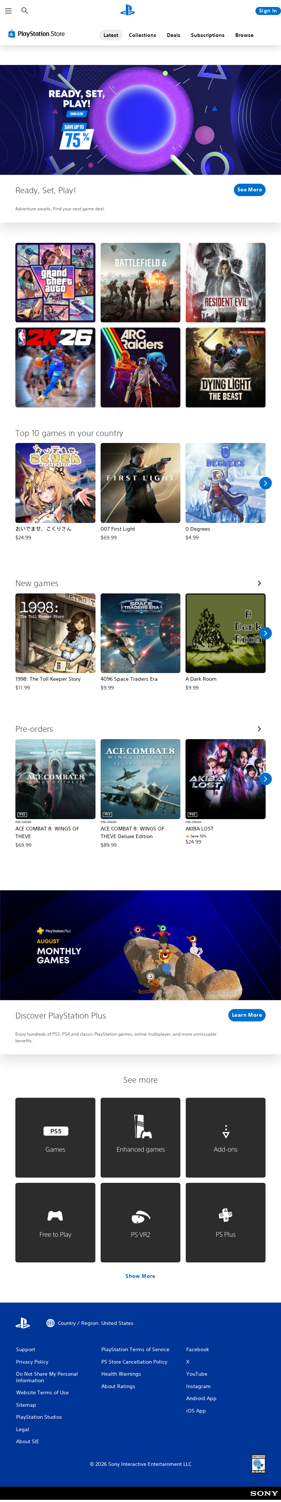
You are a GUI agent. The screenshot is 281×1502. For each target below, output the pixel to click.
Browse (244, 35)
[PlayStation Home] (128, 11)
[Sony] (264, 1498)
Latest (111, 35)
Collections (142, 35)
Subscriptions (208, 35)
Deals (173, 35)
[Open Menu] (8, 11)
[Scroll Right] (265, 483)
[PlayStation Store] (38, 33)
